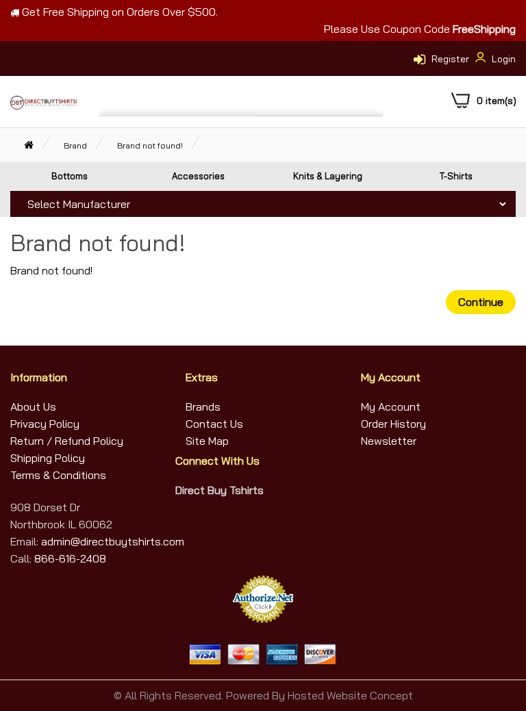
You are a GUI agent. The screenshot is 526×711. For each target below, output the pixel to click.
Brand (75, 145)
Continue (480, 302)
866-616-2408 (70, 558)
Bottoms (69, 175)
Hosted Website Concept (350, 695)
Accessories (198, 175)
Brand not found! (150, 145)
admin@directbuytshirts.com (111, 541)
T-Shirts (456, 175)
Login (502, 59)
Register (450, 59)
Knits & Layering (327, 175)
